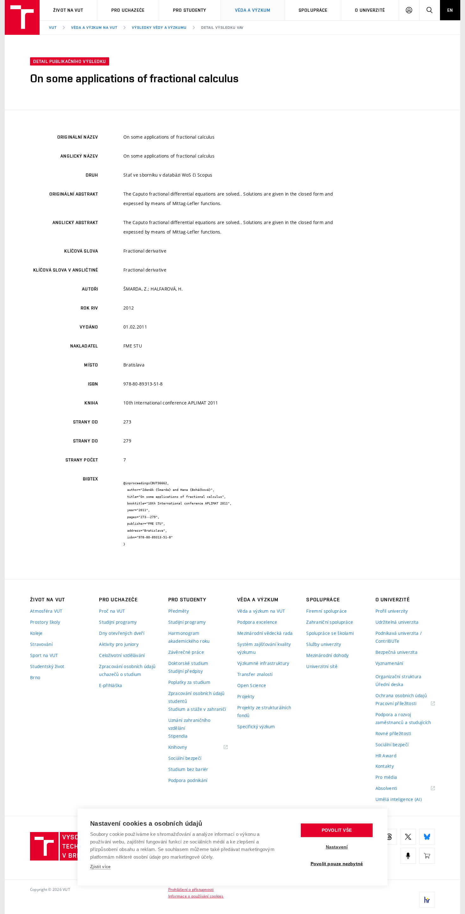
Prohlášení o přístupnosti (191, 889)
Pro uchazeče (128, 10)
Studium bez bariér (188, 769)
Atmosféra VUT (46, 611)
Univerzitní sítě (321, 666)
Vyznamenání (389, 663)
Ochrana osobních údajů (401, 695)
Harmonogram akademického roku (189, 637)
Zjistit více (100, 866)
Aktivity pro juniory (119, 644)
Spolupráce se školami (330, 633)
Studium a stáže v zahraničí (197, 709)
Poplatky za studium (189, 682)
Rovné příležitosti (393, 733)
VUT (53, 27)
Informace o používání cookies (196, 895)
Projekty (245, 696)
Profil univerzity (391, 611)
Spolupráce (313, 10)
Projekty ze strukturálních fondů (264, 711)
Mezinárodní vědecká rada (265, 633)
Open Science (251, 685)
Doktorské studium (188, 663)
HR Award (385, 756)
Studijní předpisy (185, 671)
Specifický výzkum (256, 726)
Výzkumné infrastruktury (263, 663)
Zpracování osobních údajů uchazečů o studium (127, 670)
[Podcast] (408, 856)
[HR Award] (427, 900)
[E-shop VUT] (427, 856)
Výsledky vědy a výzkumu (159, 27)
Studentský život (47, 666)
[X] (408, 837)
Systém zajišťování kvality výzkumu (264, 648)
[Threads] (389, 837)
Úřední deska (389, 684)
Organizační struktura (398, 676)
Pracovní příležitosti (403, 703)
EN (450, 10)
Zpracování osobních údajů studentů (196, 697)
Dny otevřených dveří (121, 633)
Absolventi (394, 788)
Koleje (36, 633)
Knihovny (185, 747)
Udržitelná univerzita (397, 622)
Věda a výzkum (253, 10)
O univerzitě (370, 10)
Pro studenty (189, 10)
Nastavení (337, 847)
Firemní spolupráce (326, 611)
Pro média (386, 777)
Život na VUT (68, 10)
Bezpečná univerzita (396, 652)
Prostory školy (45, 622)
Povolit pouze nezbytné (337, 863)
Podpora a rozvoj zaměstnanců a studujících (403, 718)
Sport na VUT (44, 655)
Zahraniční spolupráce (329, 622)
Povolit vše (337, 830)
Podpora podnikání (188, 780)
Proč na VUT (112, 611)
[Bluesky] (427, 837)
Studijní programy (118, 622)
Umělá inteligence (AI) (398, 799)
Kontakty (384, 766)
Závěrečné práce (186, 652)
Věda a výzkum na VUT (94, 27)
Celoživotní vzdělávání (122, 655)
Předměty (178, 611)
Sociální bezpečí (184, 758)
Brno (35, 677)
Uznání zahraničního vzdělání (189, 724)
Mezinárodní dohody (327, 655)
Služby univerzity (323, 644)
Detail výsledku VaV (222, 27)
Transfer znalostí (255, 674)
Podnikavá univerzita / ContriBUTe (398, 637)
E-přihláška (110, 685)
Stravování (41, 644)
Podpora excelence (257, 622)
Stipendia (178, 736)
